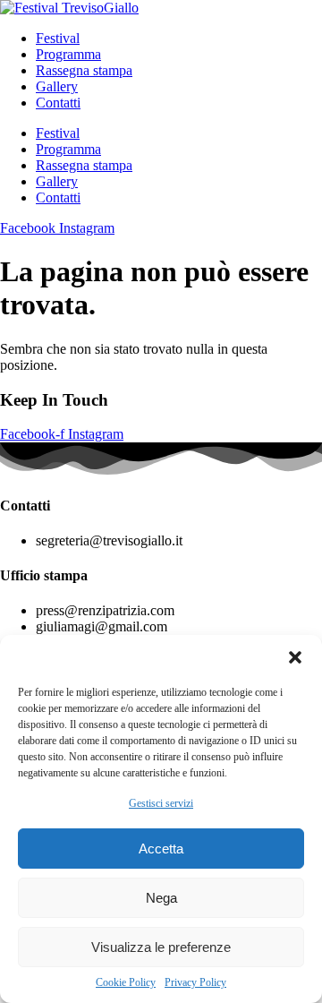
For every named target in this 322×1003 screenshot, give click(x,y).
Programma (68, 54)
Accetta (161, 848)
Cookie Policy (126, 982)
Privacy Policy (195, 982)
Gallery (57, 86)
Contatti (58, 102)
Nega (161, 897)
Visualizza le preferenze (161, 947)
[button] (295, 657)
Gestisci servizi (161, 803)
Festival (58, 38)
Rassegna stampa (84, 70)
